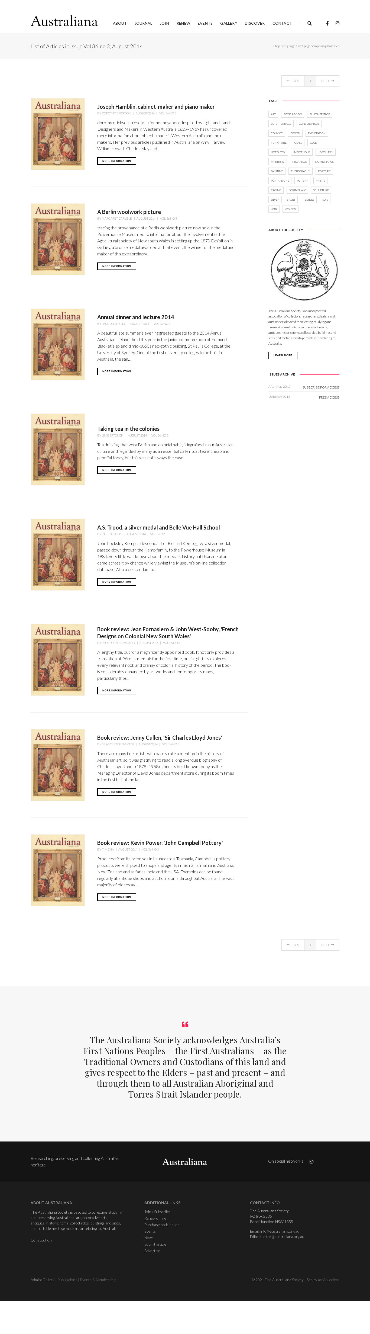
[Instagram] (336, 23)
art (273, 114)
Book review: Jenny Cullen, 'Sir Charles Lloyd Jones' (159, 737)
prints (320, 180)
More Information (116, 161)
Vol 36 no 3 (167, 113)
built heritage (320, 114)
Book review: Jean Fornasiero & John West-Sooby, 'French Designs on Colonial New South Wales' (168, 632)
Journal (143, 23)
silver (275, 199)
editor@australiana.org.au (283, 1236)
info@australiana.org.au (279, 1231)
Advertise (152, 1250)
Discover (255, 23)
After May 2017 (279, 386)
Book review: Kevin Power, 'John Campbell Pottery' (160, 842)
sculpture (321, 190)
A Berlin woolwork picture (129, 212)
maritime (277, 161)
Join (164, 23)
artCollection (328, 1279)
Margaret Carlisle (117, 218)
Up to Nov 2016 (279, 397)
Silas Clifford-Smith (118, 744)
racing (276, 190)
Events (205, 23)
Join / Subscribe (157, 1211)
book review (293, 114)
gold (313, 142)
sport (291, 199)
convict (277, 133)
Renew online (155, 1218)
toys (325, 199)
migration (299, 161)
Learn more (283, 355)
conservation (309, 123)
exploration (317, 133)
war (274, 209)
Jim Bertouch (113, 435)
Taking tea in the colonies (128, 428)
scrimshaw (297, 190)
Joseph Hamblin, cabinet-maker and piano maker (156, 106)
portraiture (280, 180)
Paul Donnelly (114, 323)
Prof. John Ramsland (118, 642)
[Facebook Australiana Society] (327, 23)
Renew (183, 23)
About (120, 23)
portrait (324, 171)
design (295, 133)
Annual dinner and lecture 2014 (135, 317)
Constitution (41, 1240)
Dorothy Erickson (117, 113)
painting (277, 171)
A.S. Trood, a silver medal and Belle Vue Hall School (158, 527)
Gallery (228, 23)
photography (300, 171)
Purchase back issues (161, 1224)
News (149, 1237)
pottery (302, 180)
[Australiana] (64, 20)
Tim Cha (108, 849)
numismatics (324, 161)
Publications (67, 1279)
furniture (279, 142)
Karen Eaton (112, 534)
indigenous (301, 152)
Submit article (155, 1244)
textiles (308, 199)
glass (298, 142)
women (290, 209)
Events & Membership (98, 1279)
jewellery (325, 152)
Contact (282, 23)
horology (278, 152)
